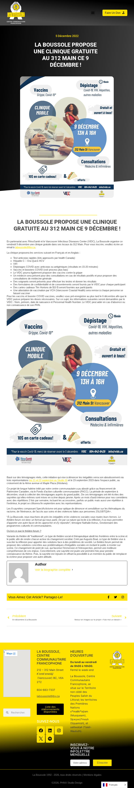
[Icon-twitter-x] (41, 739)
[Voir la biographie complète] (72, 570)
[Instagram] (59, 730)
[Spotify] (50, 739)
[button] (92, 13)
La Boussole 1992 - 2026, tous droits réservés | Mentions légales (67, 774)
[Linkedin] (50, 730)
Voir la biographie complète (52, 569)
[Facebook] (41, 730)
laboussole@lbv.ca (48, 696)
